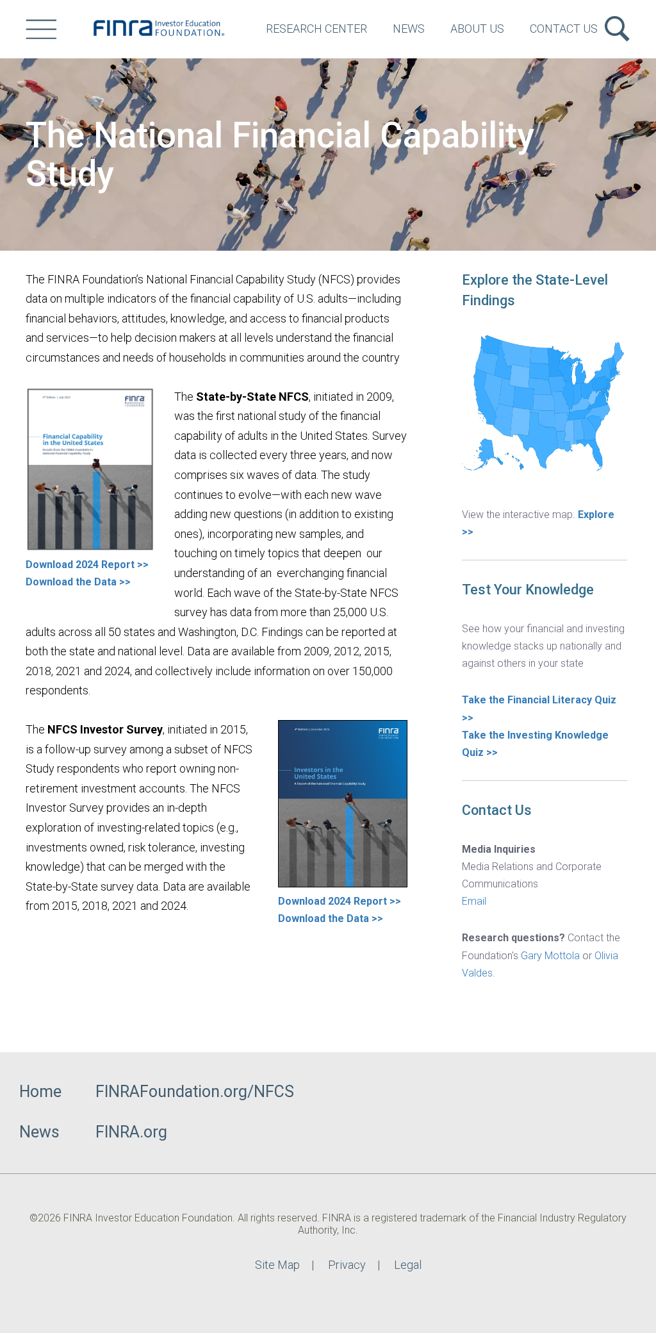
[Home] (158, 29)
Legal (408, 1264)
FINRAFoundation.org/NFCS (194, 1091)
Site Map (277, 1264)
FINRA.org (131, 1132)
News (409, 28)
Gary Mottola (550, 956)
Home (40, 1091)
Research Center (316, 28)
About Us (477, 28)
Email (474, 901)
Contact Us (564, 28)
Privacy (347, 1264)
